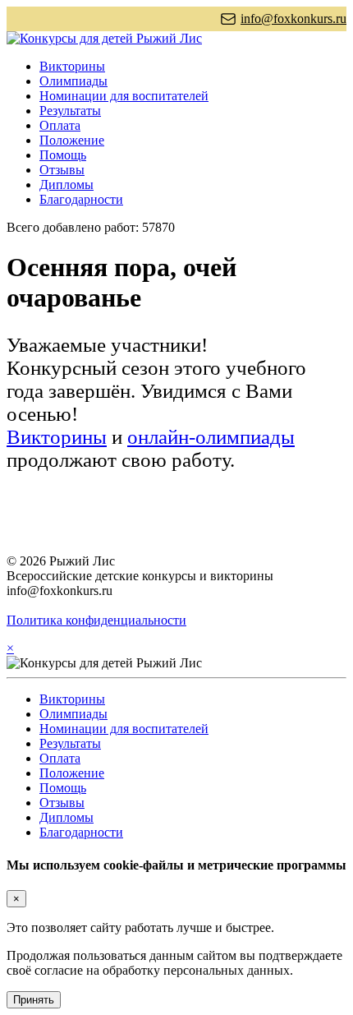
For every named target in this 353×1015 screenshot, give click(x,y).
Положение (71, 140)
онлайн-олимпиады (211, 437)
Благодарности (81, 199)
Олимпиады (73, 81)
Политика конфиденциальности (96, 620)
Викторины (72, 66)
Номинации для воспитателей (124, 96)
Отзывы (62, 170)
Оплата (59, 125)
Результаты (70, 111)
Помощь (62, 155)
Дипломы (66, 184)
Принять (33, 1000)
